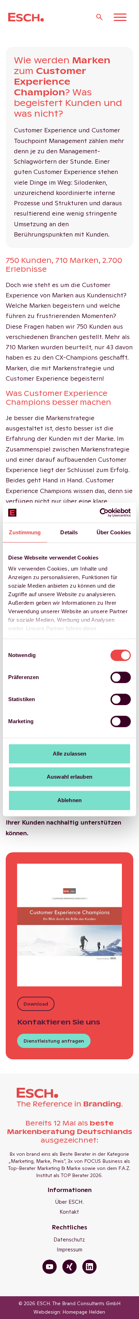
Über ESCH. (69, 1201)
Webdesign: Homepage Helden (69, 1312)
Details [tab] (69, 532)
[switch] (120, 677)
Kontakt (69, 1211)
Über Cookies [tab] (114, 532)
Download (36, 1004)
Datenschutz (69, 1239)
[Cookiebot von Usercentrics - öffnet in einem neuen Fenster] (100, 512)
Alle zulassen (69, 754)
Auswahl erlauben (69, 777)
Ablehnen (69, 800)
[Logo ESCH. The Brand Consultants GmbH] (26, 17)
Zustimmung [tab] (25, 532)
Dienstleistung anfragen (54, 1041)
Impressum (69, 1249)
